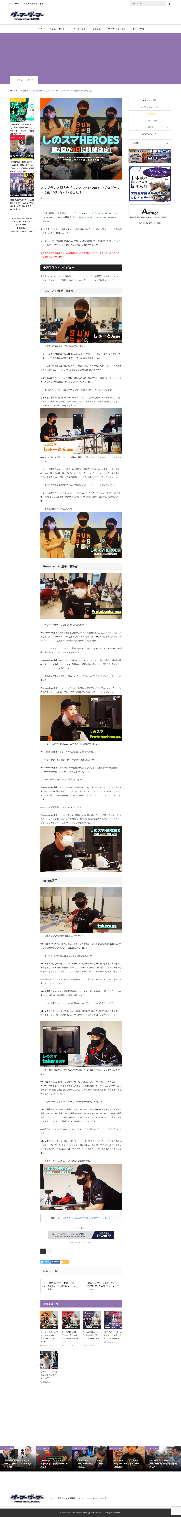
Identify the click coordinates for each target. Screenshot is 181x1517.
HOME (40, 29)
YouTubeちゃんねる (116, 29)
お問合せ (104, 1498)
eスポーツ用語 (149, 100)
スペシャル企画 (79, 29)
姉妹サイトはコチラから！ (81, 1242)
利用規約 (72, 1498)
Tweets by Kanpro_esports (22, 231)
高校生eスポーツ (57, 29)
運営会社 (62, 1498)
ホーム (52, 1498)
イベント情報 (138, 29)
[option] (18, 1458)
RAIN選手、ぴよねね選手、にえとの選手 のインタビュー (87, 1218)
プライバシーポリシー (88, 1498)
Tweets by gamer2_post (149, 223)
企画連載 (97, 29)
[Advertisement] (90, 55)
